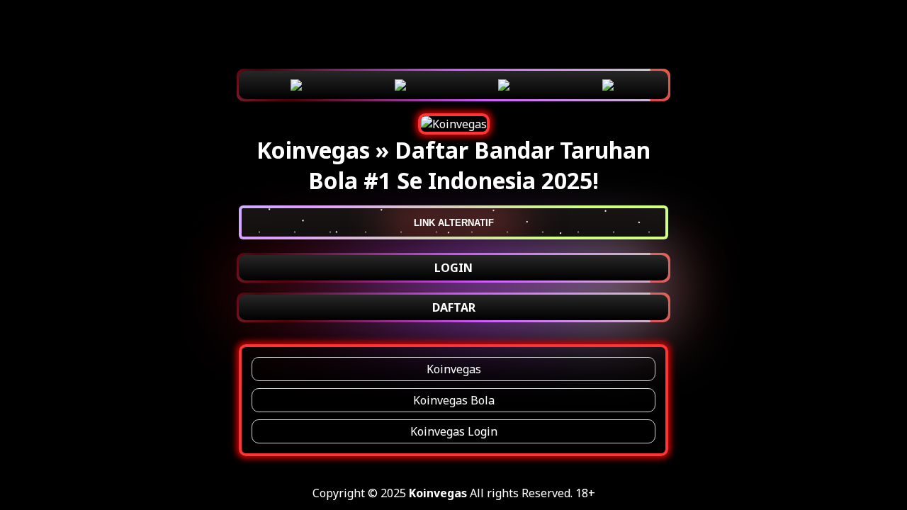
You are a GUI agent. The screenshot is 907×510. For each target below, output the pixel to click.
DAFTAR (453, 307)
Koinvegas (454, 369)
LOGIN (453, 268)
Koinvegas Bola (454, 400)
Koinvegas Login (453, 431)
